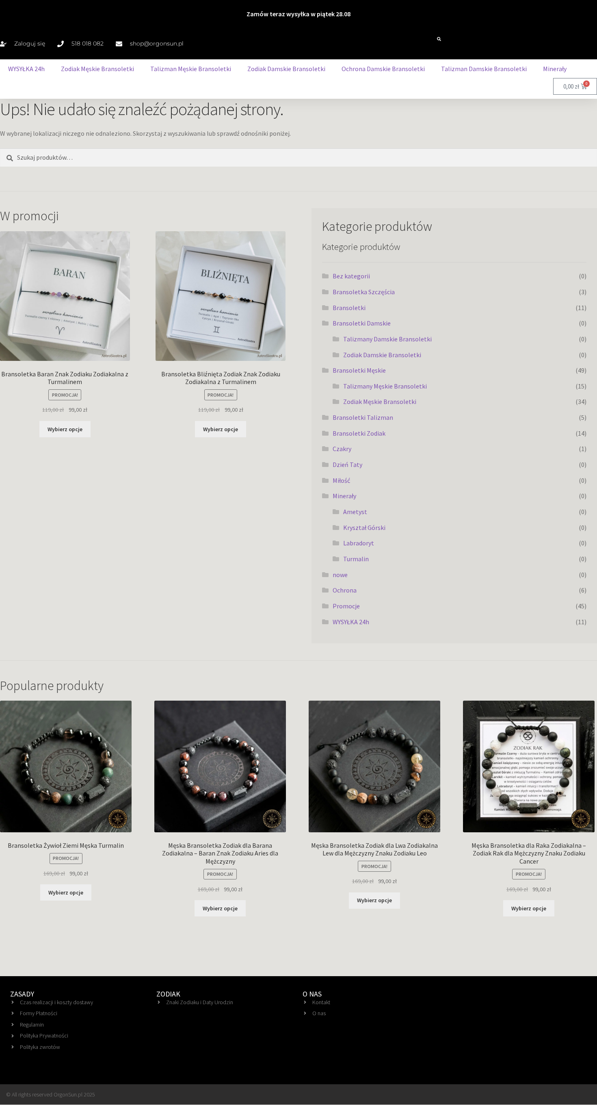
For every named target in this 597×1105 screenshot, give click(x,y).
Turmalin (356, 559)
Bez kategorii (351, 276)
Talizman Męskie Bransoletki (190, 69)
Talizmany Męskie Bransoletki (385, 386)
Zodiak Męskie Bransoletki (97, 69)
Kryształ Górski (364, 527)
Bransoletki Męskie (359, 370)
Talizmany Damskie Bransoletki (387, 339)
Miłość (341, 480)
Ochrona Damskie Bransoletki (383, 69)
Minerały (555, 69)
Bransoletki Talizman (363, 417)
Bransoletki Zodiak (359, 433)
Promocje (346, 606)
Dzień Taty (347, 464)
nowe (340, 575)
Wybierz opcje (65, 429)
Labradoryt (358, 543)
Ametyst (355, 512)
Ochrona (345, 590)
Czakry (342, 449)
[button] (439, 39)
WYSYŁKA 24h (26, 69)
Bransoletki (349, 308)
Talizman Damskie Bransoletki (484, 69)
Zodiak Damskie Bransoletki (286, 69)
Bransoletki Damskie (362, 323)
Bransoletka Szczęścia (364, 292)
